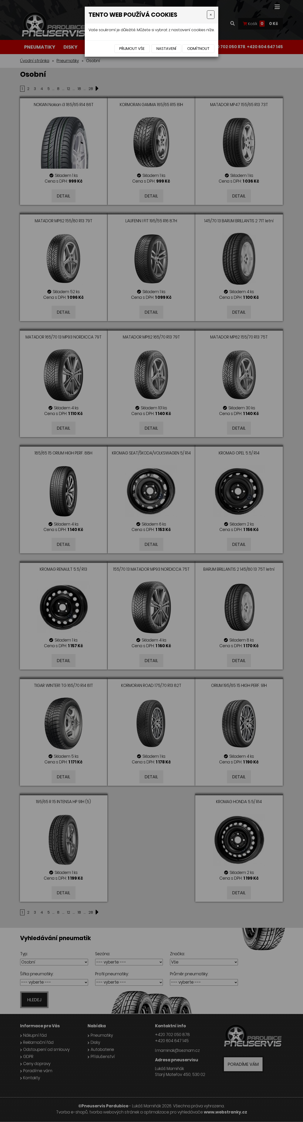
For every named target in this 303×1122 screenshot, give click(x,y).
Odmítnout (198, 48)
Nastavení (166, 48)
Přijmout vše (132, 48)
